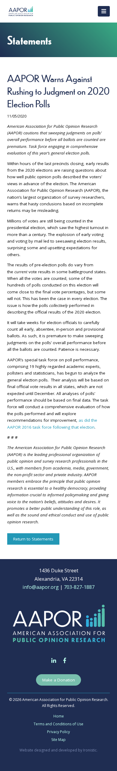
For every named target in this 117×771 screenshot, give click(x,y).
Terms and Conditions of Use (58, 724)
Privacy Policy (58, 731)
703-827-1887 (79, 586)
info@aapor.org (40, 586)
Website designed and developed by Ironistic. (59, 750)
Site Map (58, 739)
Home (58, 716)
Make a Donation (58, 680)
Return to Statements (33, 539)
